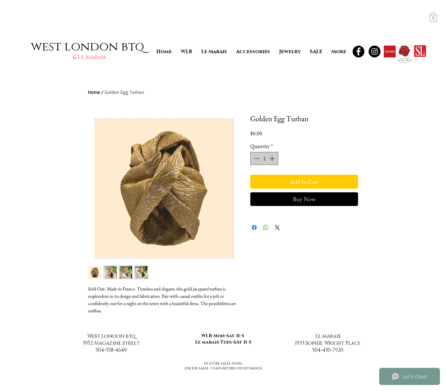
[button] (433, 17)
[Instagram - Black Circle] (374, 51)
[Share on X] (277, 227)
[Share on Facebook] (254, 227)
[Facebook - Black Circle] (358, 51)
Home (94, 92)
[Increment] (272, 158)
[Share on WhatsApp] (265, 227)
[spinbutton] (264, 158)
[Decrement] (256, 158)
